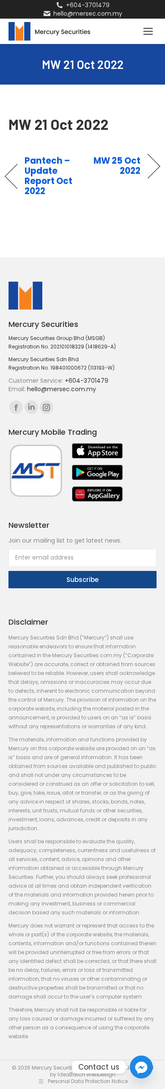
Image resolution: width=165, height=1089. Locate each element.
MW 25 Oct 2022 (114, 166)
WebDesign (101, 1074)
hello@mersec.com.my (87, 13)
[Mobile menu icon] (148, 31)
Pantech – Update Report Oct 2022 (49, 176)
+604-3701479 (88, 5)
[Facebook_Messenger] (141, 1067)
